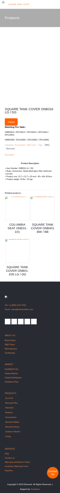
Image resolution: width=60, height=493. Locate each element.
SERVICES (10, 449)
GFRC (47, 145)
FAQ (7, 454)
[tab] (30, 154)
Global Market (11, 373)
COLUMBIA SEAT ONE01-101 (17, 228)
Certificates (10, 353)
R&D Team (10, 344)
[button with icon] (7, 321)
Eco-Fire (9, 398)
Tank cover (10, 149)
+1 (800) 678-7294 (17, 305)
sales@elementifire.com (22, 309)
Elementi (9, 408)
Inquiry (11, 122)
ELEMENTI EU (11, 369)
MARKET (9, 364)
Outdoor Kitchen (12, 431)
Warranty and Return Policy (17, 462)
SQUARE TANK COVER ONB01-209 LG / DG (17, 270)
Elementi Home (12, 427)
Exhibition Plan (11, 382)
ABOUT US (10, 335)
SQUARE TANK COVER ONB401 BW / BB (42, 228)
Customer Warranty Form (16, 466)
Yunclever (35, 489)
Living (8, 436)
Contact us (10, 458)
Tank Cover (31, 145)
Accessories (20, 145)
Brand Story (10, 340)
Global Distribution (13, 377)
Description (9, 155)
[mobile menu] (56, 4)
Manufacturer (11, 349)
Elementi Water (12, 422)
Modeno (9, 412)
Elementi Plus (11, 403)
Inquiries (9, 470)
